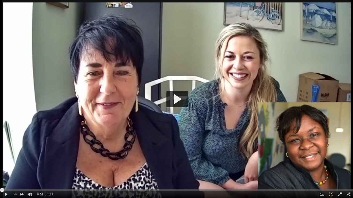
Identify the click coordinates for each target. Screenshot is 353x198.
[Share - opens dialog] (348, 194)
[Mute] (30, 194)
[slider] (176, 190)
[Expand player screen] (330, 194)
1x (322, 194)
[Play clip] (6, 194)
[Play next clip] (22, 194)
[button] (177, 99)
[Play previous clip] (15, 194)
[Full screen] (339, 194)
